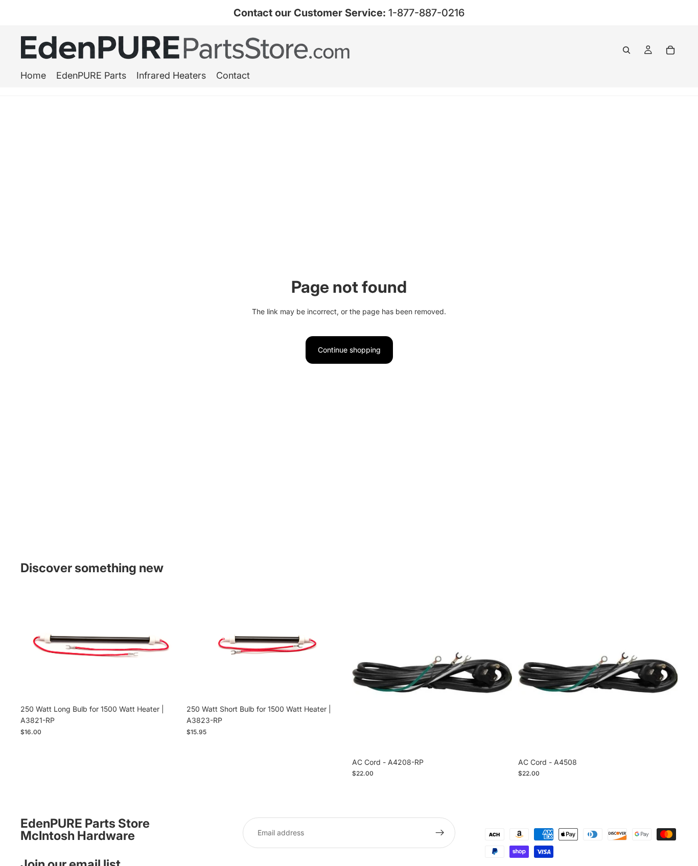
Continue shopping (349, 349)
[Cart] (670, 50)
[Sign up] (440, 833)
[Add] (164, 683)
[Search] (626, 50)
